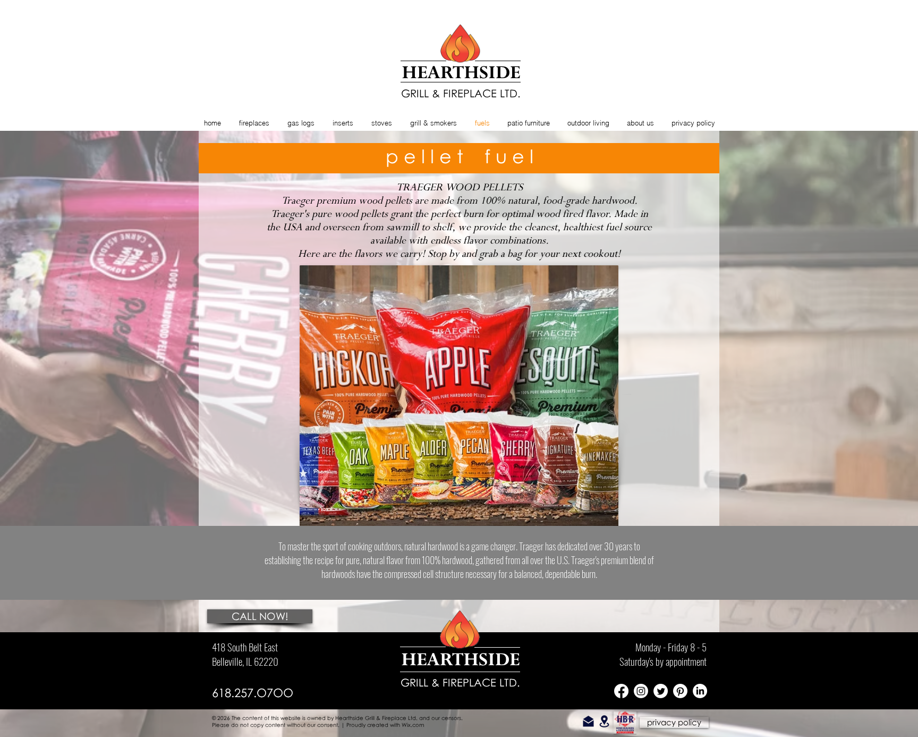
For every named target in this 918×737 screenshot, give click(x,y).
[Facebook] (621, 691)
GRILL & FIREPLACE (448, 682)
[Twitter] (660, 691)
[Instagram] (641, 691)
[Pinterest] (680, 691)
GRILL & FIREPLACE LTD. (461, 93)
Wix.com (413, 725)
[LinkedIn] (700, 691)
